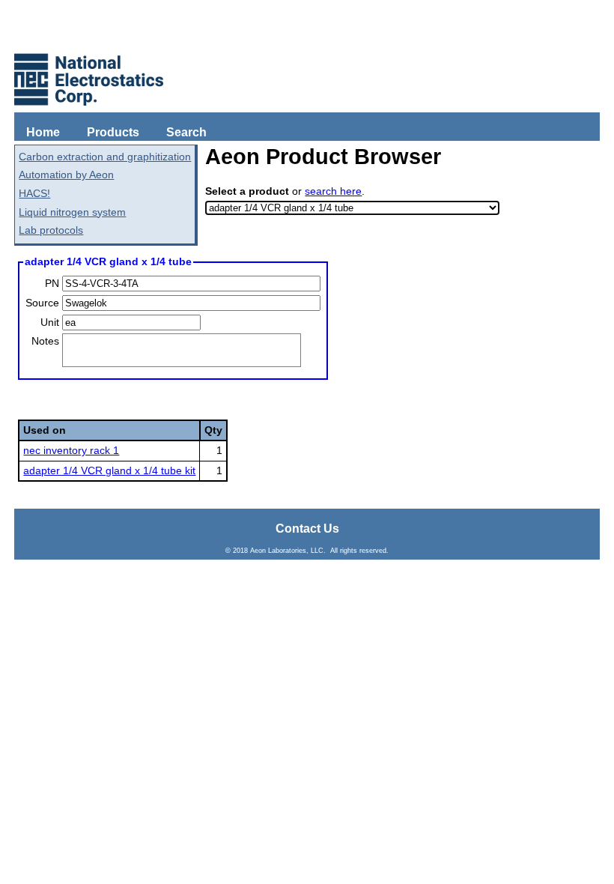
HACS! (34, 193)
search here (333, 191)
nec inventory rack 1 (71, 450)
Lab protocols (51, 230)
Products (113, 132)
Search (186, 132)
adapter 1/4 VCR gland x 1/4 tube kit (109, 470)
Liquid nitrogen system (72, 212)
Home (43, 132)
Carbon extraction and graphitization (105, 157)
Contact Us (307, 528)
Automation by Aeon (66, 175)
